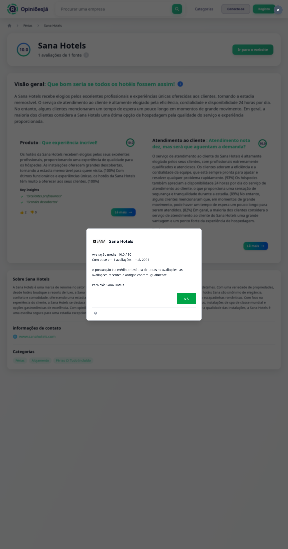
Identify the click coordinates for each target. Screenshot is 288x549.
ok (186, 298)
